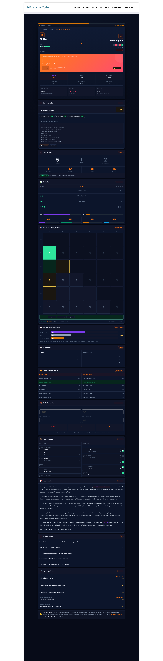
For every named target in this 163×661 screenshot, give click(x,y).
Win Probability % (45, 416)
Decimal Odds (85, 408)
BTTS (94, 7)
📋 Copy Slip (44, 145)
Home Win (116, 7)
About (85, 7)
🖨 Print (53, 145)
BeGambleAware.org (116, 614)
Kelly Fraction (86, 416)
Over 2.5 (128, 7)
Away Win (104, 7)
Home (77, 7)
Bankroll (42, 408)
